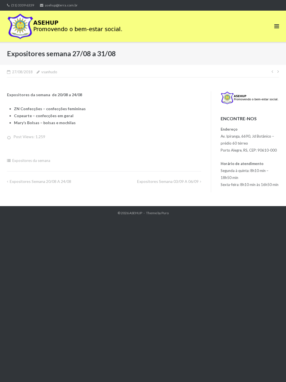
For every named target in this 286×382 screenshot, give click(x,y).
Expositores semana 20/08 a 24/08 (40, 181)
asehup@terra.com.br (61, 5)
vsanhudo (49, 72)
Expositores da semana (31, 160)
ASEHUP (135, 213)
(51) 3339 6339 (22, 5)
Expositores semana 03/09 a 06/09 (168, 181)
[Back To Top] (272, 368)
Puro (165, 213)
